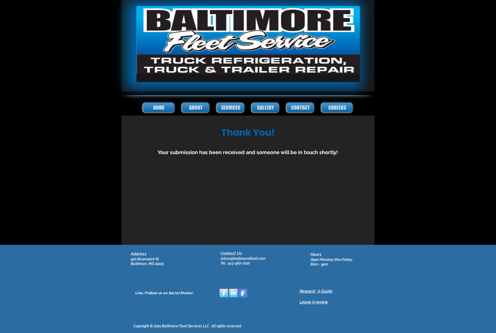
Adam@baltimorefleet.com (243, 258)
